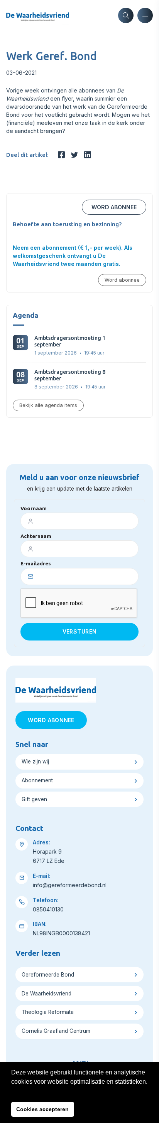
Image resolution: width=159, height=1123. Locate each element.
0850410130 (48, 909)
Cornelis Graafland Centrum (56, 1031)
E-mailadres (35, 563)
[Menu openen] (145, 15)
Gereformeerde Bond (48, 975)
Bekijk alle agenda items (48, 405)
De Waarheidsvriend (46, 993)
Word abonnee (114, 207)
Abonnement (37, 780)
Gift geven (34, 799)
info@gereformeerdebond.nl (70, 885)
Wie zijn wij (35, 761)
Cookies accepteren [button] (42, 1109)
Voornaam (33, 508)
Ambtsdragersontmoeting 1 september (69, 341)
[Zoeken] (126, 15)
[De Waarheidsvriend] (37, 15)
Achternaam (35, 536)
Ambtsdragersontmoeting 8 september (69, 375)
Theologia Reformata (48, 1012)
